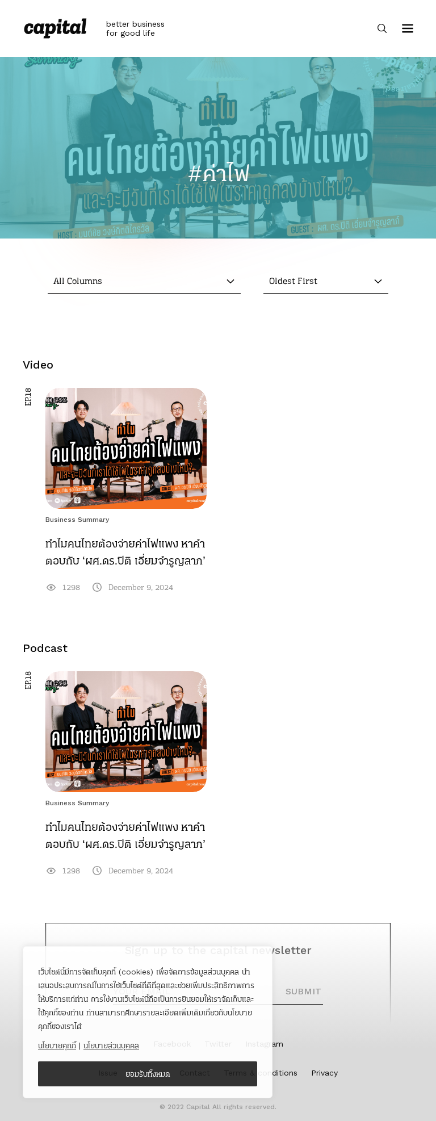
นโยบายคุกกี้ (57, 1045)
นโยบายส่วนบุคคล (111, 1045)
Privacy (324, 1072)
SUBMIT (303, 991)
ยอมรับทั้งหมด (147, 1073)
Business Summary (77, 520)
